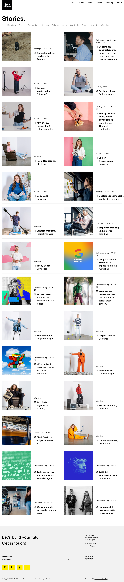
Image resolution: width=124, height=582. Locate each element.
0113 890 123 (90, 540)
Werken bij (109, 3)
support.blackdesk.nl (100, 579)
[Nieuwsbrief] (68, 559)
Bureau (81, 3)
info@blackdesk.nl (91, 538)
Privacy (41, 579)
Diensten (90, 3)
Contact (119, 3)
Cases (73, 3)
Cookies (48, 579)
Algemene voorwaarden (29, 579)
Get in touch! (14, 543)
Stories (99, 3)
